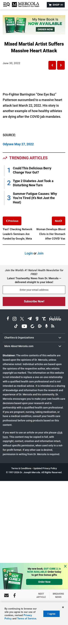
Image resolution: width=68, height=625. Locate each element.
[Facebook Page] (14, 595)
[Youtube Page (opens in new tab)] (24, 326)
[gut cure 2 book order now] (34, 33)
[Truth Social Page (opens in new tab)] (43, 319)
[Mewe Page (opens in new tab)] (55, 319)
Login (29, 253)
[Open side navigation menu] (7, 4)
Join (40, 253)
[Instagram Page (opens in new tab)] (14, 319)
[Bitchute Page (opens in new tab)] (32, 326)
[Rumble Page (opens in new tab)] (39, 326)
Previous (13, 220)
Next (57, 220)
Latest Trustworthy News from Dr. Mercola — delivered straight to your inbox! (34, 280)
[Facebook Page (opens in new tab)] (8, 319)
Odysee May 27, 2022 (18, 144)
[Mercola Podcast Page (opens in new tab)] (46, 326)
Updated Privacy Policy (45, 468)
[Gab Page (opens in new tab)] (37, 319)
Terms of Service (26, 618)
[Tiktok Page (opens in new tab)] (16, 326)
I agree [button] (51, 613)
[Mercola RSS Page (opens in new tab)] (53, 326)
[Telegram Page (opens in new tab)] (30, 319)
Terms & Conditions (21, 468)
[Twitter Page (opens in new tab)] (21, 319)
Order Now (44, 581)
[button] (52, 65)
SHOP (57, 4)
